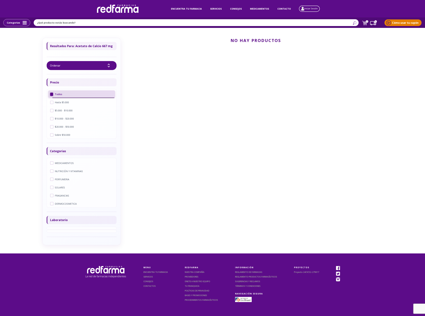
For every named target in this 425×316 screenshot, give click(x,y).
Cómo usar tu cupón (405, 23)
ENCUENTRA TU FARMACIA (155, 272)
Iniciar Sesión (311, 8)
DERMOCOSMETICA (66, 203)
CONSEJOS (148, 281)
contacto (284, 8)
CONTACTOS (149, 286)
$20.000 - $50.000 (64, 126)
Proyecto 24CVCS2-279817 (306, 272)
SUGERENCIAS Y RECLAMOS (247, 281)
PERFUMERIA (62, 179)
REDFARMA (191, 267)
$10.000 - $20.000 (64, 118)
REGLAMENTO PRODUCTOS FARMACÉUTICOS (256, 276)
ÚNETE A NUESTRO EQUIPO (197, 281)
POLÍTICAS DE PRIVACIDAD (197, 290)
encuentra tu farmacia (186, 8)
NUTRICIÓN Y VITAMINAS (69, 171)
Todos (58, 94)
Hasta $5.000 (62, 102)
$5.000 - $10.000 (64, 110)
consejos (236, 8)
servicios (216, 8)
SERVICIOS (148, 276)
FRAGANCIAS (62, 195)
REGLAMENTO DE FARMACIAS (248, 272)
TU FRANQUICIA (192, 286)
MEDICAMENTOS (64, 163)
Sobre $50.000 (62, 134)
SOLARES (60, 187)
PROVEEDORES (191, 276)
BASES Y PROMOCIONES (196, 295)
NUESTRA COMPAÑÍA (194, 272)
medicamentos (259, 8)
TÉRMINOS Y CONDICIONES (247, 286)
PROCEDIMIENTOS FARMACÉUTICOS (201, 300)
